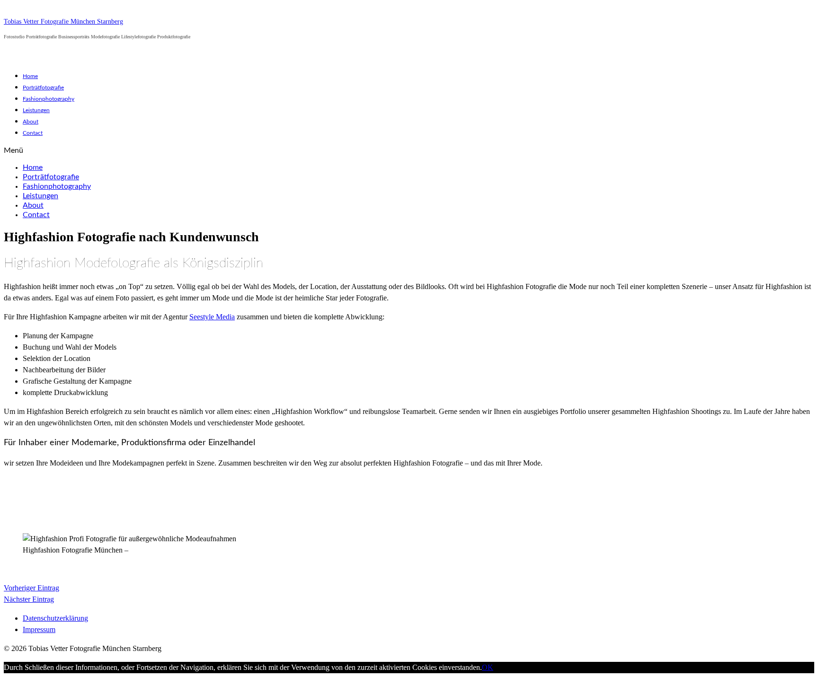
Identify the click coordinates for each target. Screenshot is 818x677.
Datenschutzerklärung (55, 618)
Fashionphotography (48, 99)
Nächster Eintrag (29, 599)
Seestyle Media (212, 317)
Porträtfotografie (43, 87)
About (30, 121)
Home (30, 76)
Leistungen (36, 110)
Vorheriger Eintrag (31, 588)
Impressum (39, 629)
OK (487, 667)
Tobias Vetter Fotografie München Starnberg (63, 21)
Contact (33, 133)
